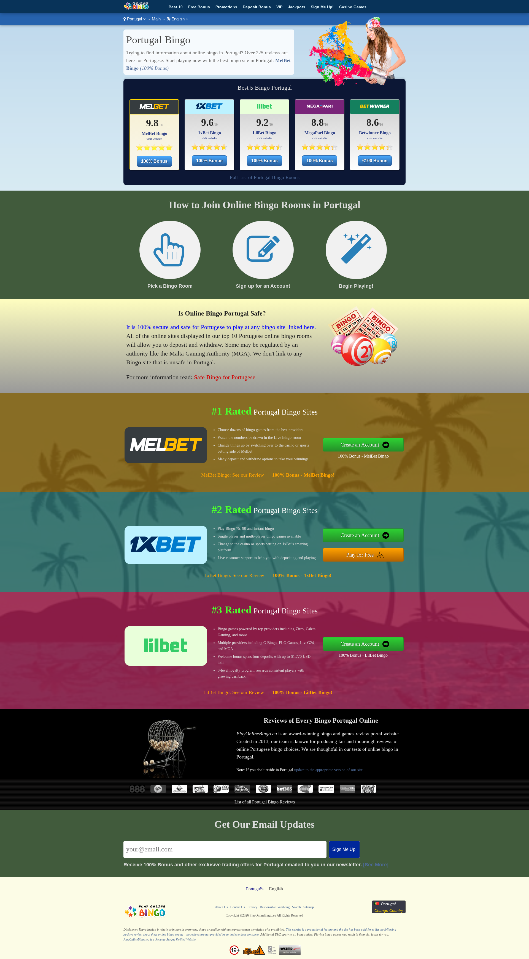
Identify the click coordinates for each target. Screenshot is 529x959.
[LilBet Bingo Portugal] (264, 148)
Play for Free (360, 555)
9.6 (207, 122)
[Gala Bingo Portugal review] (158, 791)
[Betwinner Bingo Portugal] (375, 148)
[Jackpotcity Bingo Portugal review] (326, 791)
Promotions (226, 7)
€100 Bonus (374, 160)
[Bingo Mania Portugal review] (368, 791)
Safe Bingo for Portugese (224, 377)
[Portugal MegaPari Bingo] (319, 108)
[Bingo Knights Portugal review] (242, 791)
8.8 (317, 122)
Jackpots (296, 7)
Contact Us (237, 907)
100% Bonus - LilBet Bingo (363, 655)
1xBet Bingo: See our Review (234, 575)
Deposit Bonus (257, 7)
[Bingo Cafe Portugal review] (305, 791)
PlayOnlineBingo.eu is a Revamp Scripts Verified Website (159, 939)
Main (156, 19)
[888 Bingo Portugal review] (137, 791)
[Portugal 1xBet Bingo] (209, 108)
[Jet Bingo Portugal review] (200, 791)
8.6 (372, 122)
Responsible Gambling (275, 907)
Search (296, 907)
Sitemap (308, 907)
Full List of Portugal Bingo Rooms (264, 177)
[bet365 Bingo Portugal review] (284, 791)
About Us (221, 907)
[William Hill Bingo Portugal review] (347, 791)
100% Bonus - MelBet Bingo (363, 456)
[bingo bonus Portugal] (136, 8)
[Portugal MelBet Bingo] (154, 108)
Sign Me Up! (322, 7)
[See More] (375, 864)
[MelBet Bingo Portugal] (154, 149)
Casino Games (352, 7)
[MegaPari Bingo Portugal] (319, 148)
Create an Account (360, 445)
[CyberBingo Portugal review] (179, 791)
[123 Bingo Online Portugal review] (221, 791)
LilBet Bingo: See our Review (233, 692)
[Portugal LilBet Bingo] (264, 108)
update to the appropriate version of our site (328, 770)
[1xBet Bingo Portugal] (209, 148)
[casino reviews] (144, 917)
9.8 (152, 123)
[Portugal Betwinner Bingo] (375, 108)
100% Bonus (154, 161)
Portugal (134, 19)
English (178, 19)
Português (254, 888)
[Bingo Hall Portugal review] (263, 791)
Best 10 (176, 7)
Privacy (252, 907)
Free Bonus (199, 7)
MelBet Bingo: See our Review (232, 475)
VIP (279, 7)
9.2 (262, 122)
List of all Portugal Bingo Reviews (264, 802)
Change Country (388, 910)
